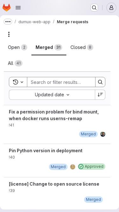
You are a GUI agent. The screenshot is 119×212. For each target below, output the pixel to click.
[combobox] (52, 95)
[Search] (100, 82)
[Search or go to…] (94, 7)
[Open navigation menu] (18, 8)
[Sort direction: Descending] (100, 95)
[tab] (17, 47)
